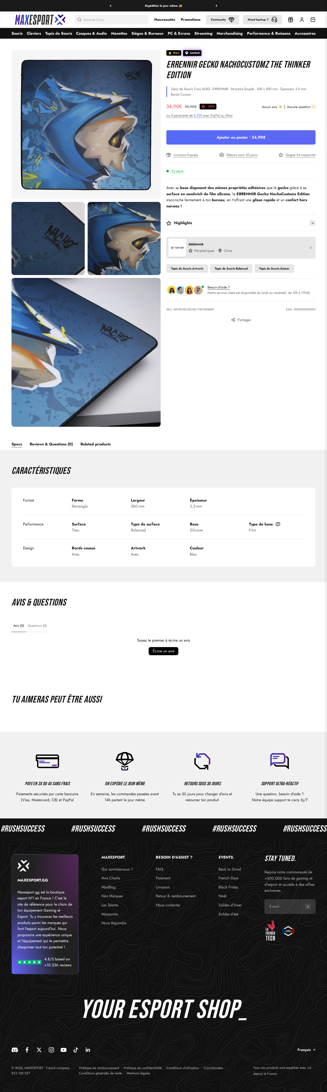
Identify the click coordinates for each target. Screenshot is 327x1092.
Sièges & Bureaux (147, 33)
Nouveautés (164, 19)
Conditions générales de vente (100, 1073)
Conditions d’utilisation (182, 1067)
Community (218, 19)
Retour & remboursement (176, 896)
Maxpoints (109, 914)
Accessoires (305, 33)
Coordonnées (213, 1067)
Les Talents (109, 905)
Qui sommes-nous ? (117, 869)
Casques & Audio (91, 33)
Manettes (119, 33)
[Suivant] (216, 5)
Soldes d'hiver (230, 905)
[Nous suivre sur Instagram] (51, 1050)
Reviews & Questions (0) (51, 444)
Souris (17, 33)
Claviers (34, 33)
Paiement (163, 878)
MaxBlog (108, 887)
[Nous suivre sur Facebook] (27, 1050)
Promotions (190, 19)
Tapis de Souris (58, 33)
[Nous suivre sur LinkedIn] (88, 1050)
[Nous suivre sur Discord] (14, 1050)
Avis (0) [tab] (18, 625)
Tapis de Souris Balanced (231, 268)
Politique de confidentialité (143, 1067)
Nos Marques (112, 896)
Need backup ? (258, 19)
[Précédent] (110, 5)
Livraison (163, 887)
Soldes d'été (228, 914)
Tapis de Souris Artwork (187, 268)
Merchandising (230, 33)
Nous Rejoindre (113, 923)
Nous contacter (168, 905)
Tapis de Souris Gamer (274, 268)
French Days (228, 878)
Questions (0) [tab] (37, 625)
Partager (244, 320)
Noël (222, 896)
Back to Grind (230, 869)
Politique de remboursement (99, 1067)
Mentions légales (138, 1073)
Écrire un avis (163, 651)
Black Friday (228, 887)
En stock (177, 171)
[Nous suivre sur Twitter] (39, 1050)
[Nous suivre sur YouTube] (63, 1050)
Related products (95, 444)
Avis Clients (110, 878)
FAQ (159, 869)
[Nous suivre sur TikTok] (76, 1050)
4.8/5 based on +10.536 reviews (57, 962)
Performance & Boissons (268, 33)
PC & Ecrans (179, 33)
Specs (16, 444)
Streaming (203, 33)
